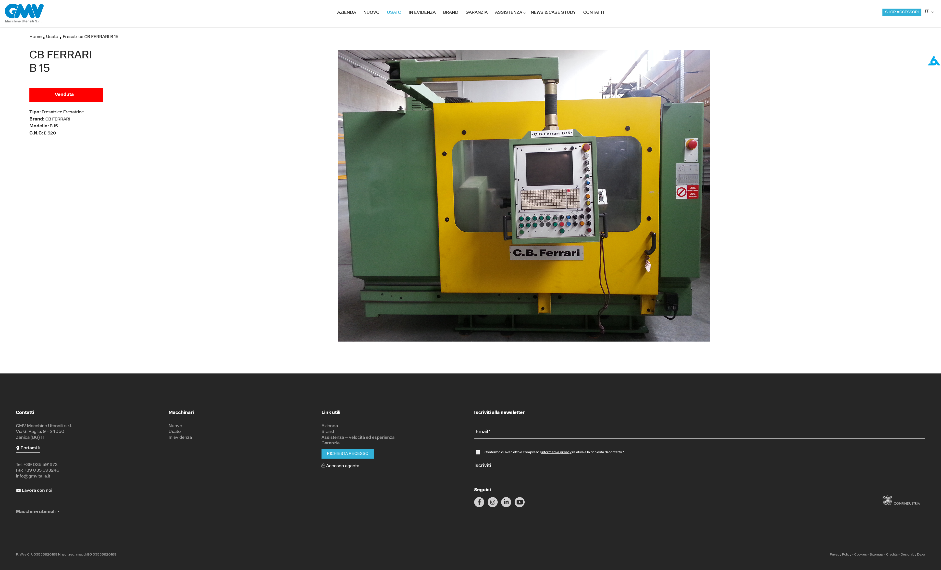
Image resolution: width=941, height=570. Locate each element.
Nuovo (371, 13)
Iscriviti (482, 465)
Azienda (346, 13)
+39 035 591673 (41, 465)
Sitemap (876, 555)
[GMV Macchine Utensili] (24, 13)
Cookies (860, 555)
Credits (892, 555)
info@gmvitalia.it (33, 476)
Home (35, 37)
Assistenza (508, 13)
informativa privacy (556, 452)
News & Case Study (553, 13)
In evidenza (422, 13)
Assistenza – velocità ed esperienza (358, 438)
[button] (38, 512)
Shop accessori (902, 12)
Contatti (593, 13)
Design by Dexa (913, 555)
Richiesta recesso (347, 453)
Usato (394, 13)
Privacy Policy (840, 555)
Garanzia (477, 13)
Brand (450, 13)
